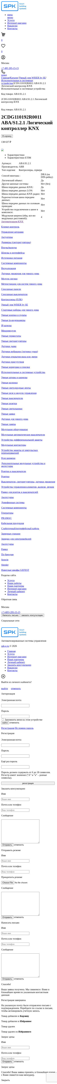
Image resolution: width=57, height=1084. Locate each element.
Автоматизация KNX (12, 221)
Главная (5, 77)
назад (4, 75)
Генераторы (7, 513)
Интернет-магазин (16, 23)
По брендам (7, 554)
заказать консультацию (32, 615)
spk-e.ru (5, 646)
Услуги (11, 20)
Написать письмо (10, 615)
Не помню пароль (24, 728)
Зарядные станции (10, 533)
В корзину (7, 136)
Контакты (12, 28)
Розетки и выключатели (13, 471)
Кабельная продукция (12, 523)
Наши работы (14, 583)
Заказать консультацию (19, 665)
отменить (16, 688)
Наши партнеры (15, 586)
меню (10, 16)
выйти (4, 688)
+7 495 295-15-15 (10, 68)
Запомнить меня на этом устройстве (23, 719)
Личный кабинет (16, 591)
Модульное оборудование (14, 429)
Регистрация (7, 728)
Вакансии (12, 25)
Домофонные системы (12, 502)
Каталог (14, 77)
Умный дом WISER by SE (32, 77)
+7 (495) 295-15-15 (10, 612)
